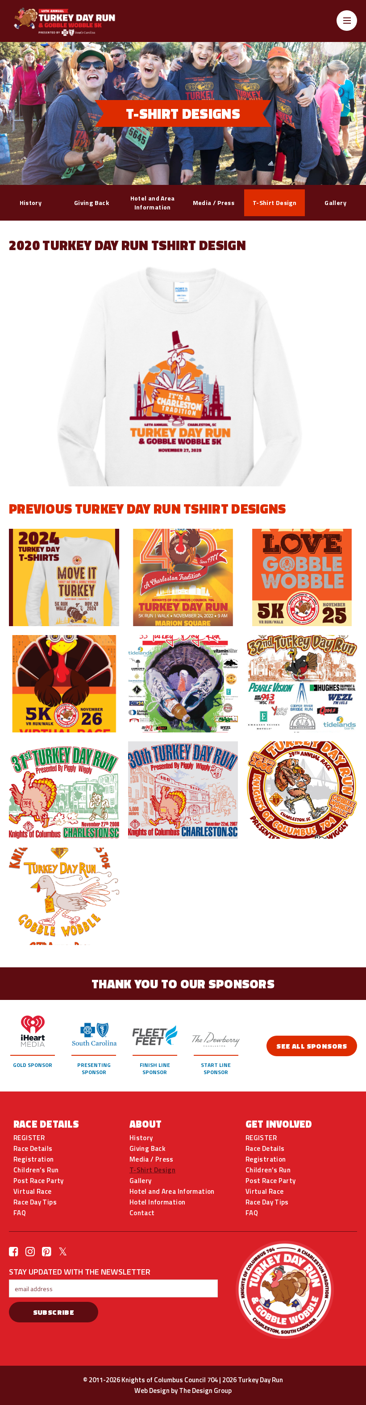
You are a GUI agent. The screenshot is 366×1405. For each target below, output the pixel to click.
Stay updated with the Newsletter (79, 1271)
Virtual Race (32, 1192)
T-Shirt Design (274, 202)
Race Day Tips (35, 1202)
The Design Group (205, 1390)
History (31, 202)
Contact (142, 1213)
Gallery (335, 202)
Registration (33, 1159)
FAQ (19, 1213)
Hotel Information (157, 1202)
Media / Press (214, 202)
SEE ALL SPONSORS (311, 1046)
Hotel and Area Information (152, 202)
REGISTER (29, 1138)
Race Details (33, 1149)
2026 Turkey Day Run (252, 1380)
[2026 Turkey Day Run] (76, 22)
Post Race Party (38, 1181)
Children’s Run (35, 1170)
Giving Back (91, 202)
